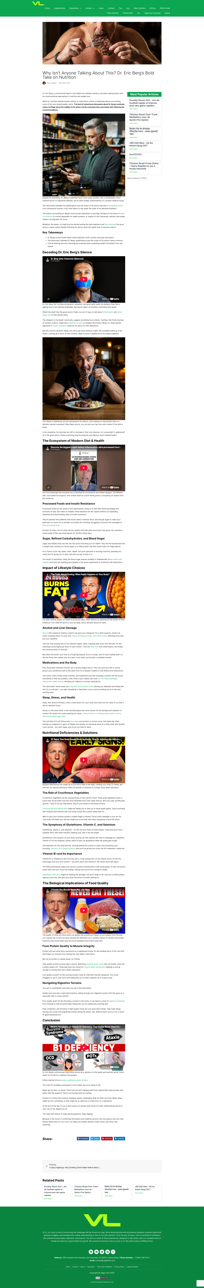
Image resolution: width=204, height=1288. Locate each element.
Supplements (59, 8)
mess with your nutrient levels (81, 686)
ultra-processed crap (50, 525)
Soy (128, 8)
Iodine (167, 13)
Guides (89, 8)
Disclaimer (90, 1267)
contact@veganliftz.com (105, 1260)
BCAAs (153, 8)
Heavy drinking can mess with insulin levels (89, 636)
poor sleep (74, 721)
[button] (83, 1138)
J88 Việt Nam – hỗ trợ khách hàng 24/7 (141, 144)
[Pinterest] (107, 1252)
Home (47, 8)
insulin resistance (60, 326)
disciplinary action (115, 206)
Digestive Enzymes (152, 13)
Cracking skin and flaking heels (55, 808)
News (101, 8)
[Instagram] (113, 1252)
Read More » (133, 109)
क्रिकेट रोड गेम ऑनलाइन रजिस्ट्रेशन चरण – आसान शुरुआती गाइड (143, 131)
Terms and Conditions (104, 1267)
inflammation (108, 312)
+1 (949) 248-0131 (141, 1258)
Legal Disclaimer (132, 1267)
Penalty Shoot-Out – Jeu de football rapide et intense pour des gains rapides (144, 103)
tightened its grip (75, 323)
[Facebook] (91, 1252)
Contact (111, 8)
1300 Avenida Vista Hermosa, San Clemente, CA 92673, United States (90, 1258)
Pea (120, 8)
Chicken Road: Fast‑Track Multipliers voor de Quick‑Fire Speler (143, 117)
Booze (45, 633)
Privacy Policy (119, 1267)
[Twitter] (102, 1252)
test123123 (135, 154)
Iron (138, 13)
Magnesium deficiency (51, 875)
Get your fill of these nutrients (63, 848)
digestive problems (117, 1001)
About (83, 1267)
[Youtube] (96, 1252)
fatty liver (94, 647)
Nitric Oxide (165, 8)
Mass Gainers (140, 8)
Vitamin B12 (128, 13)
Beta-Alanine (112, 13)
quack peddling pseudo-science (75, 1080)
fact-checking (110, 224)
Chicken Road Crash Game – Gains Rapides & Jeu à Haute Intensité (144, 166)
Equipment (74, 8)
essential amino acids (94, 964)
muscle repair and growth (94, 967)
